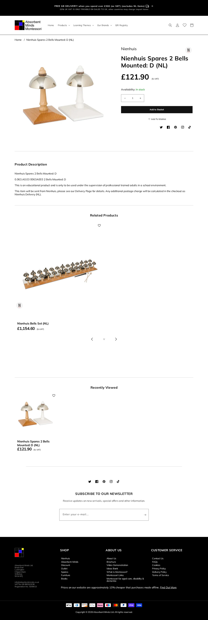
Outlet (64, 568)
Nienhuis (65, 558)
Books (64, 578)
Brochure (111, 561)
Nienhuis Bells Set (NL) (32, 323)
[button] (63, 25)
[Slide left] (92, 339)
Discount (65, 565)
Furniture (65, 575)
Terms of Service (160, 575)
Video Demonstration (117, 565)
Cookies (156, 565)
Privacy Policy (159, 568)
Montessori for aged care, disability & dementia (125, 579)
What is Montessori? (117, 571)
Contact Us (157, 558)
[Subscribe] (145, 515)
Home (18, 39)
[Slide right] (116, 339)
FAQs (155, 561)
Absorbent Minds (69, 561)
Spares (64, 571)
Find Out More (168, 587)
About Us (111, 558)
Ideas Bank (112, 568)
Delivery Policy (159, 571)
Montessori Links (115, 575)
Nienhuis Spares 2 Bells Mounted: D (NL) (50, 39)
